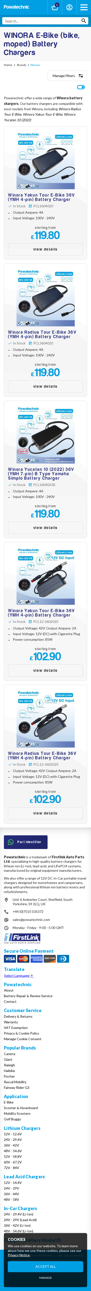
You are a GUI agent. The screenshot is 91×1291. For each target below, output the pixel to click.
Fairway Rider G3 (16, 1087)
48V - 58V (11, 1199)
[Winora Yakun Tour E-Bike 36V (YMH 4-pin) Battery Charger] (45, 193)
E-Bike (9, 1102)
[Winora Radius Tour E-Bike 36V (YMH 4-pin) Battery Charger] (45, 330)
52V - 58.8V (13, 1156)
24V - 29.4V (13, 1139)
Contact (10, 1001)
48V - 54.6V (13, 1151)
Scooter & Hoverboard (21, 1108)
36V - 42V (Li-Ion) (17, 1225)
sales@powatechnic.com (31, 919)
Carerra (9, 1054)
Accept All (45, 1266)
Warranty (11, 1022)
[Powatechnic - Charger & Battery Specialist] (16, 7)
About (9, 990)
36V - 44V (11, 1194)
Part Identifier (29, 842)
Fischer (9, 1076)
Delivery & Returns (18, 1016)
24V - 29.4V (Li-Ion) (18, 1214)
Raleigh (9, 1065)
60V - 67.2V (13, 1162)
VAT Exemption (16, 1028)
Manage (45, 1278)
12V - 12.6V (13, 1134)
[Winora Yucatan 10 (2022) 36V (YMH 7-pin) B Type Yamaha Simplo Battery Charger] (45, 469)
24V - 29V (11, 1188)
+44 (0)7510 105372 (28, 911)
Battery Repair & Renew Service (28, 996)
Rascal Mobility (15, 1082)
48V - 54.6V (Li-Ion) (18, 1231)
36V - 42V (11, 1145)
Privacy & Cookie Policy (21, 1033)
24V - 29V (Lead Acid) (20, 1220)
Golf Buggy (12, 1119)
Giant (8, 1059)
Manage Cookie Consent (22, 1039)
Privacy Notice (19, 1255)
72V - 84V (11, 1168)
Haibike (9, 1071)
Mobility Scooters (17, 1113)
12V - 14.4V (13, 1183)
